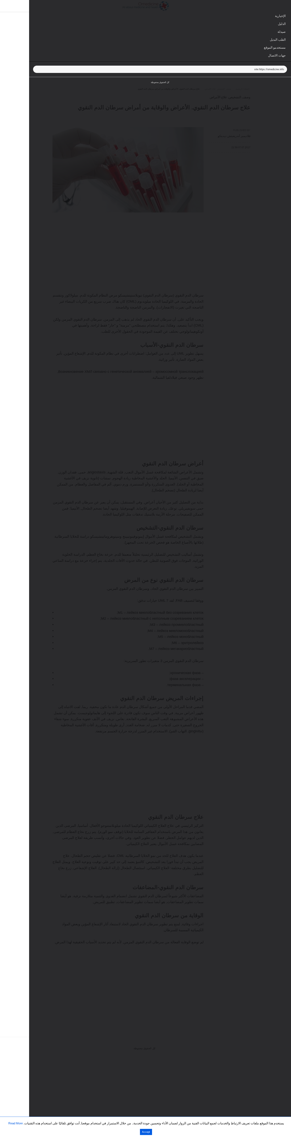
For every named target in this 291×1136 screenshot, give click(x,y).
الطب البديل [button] (278, 39)
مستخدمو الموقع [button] (275, 47)
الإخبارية (280, 16)
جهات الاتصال (277, 55)
